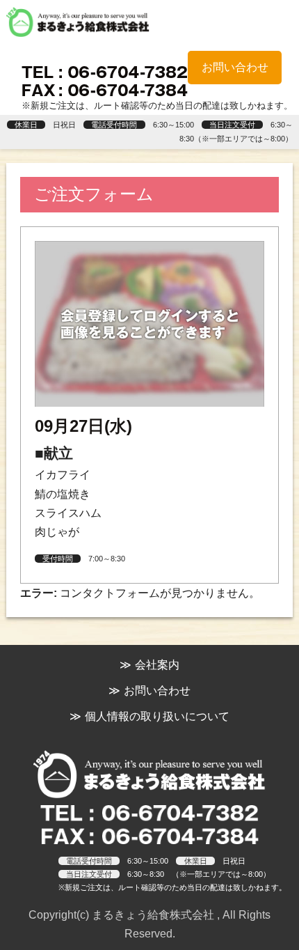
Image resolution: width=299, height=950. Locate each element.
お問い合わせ (235, 67)
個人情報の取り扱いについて (157, 716)
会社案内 (157, 665)
